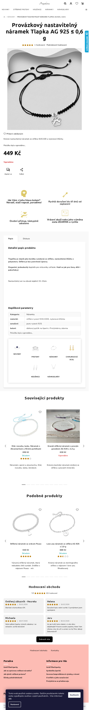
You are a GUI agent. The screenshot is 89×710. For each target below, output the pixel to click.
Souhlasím (74, 695)
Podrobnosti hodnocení (57, 45)
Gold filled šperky (11, 667)
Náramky (31, 314)
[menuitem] (5, 9)
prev (5, 446)
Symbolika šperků (53, 670)
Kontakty (55, 650)
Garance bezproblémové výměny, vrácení (62, 674)
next (84, 446)
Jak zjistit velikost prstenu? (15, 674)
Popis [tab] (10, 238)
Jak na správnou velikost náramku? (18, 670)
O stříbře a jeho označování (57, 677)
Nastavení (14, 704)
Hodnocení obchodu (44, 587)
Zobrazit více (44, 639)
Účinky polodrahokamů (13, 677)
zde (9, 698)
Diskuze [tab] (26, 238)
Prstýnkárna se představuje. (57, 681)
